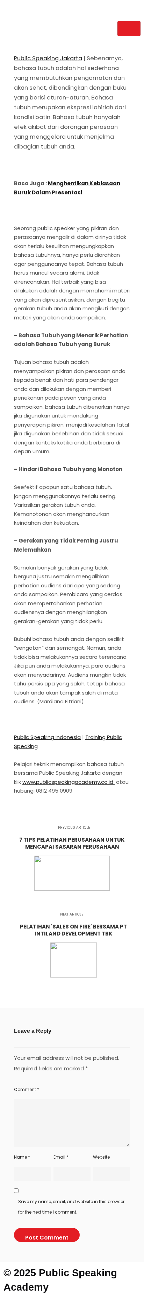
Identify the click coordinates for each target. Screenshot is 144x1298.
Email (61, 1157)
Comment (26, 1089)
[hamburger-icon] (129, 28)
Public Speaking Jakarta (48, 58)
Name (22, 1157)
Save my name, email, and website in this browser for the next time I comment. (71, 1207)
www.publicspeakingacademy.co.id (68, 782)
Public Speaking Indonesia (47, 737)
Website (101, 1157)
